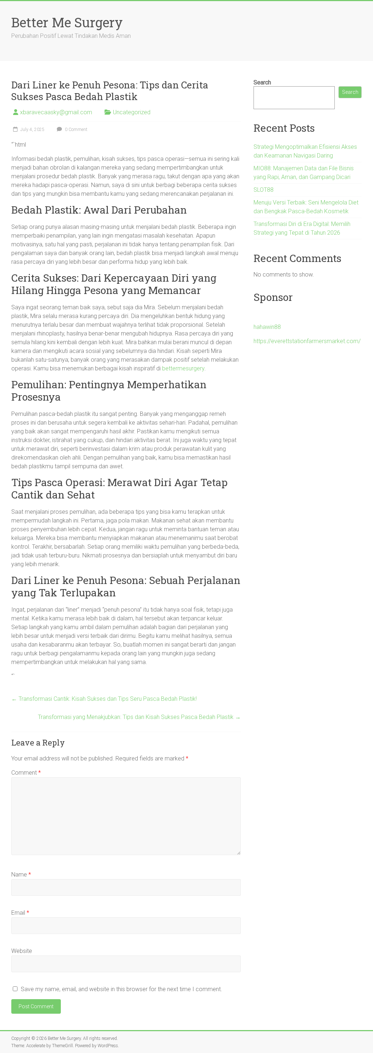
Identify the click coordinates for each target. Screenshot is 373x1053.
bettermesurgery (183, 368)
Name (21, 874)
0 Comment (75, 129)
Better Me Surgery (67, 22)
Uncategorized (131, 112)
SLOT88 (264, 189)
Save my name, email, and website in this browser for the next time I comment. (121, 989)
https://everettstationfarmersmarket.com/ (307, 341)
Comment (26, 772)
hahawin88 (267, 326)
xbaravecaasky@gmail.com (56, 112)
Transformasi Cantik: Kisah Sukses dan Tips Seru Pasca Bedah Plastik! (104, 698)
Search (262, 82)
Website (21, 950)
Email (20, 912)
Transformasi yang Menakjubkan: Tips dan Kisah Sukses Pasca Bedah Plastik (139, 717)
